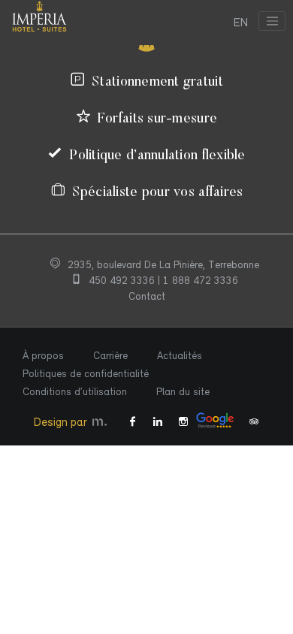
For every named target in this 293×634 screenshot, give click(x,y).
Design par (62, 422)
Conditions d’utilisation (75, 391)
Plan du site (183, 391)
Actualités (179, 355)
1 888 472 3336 (200, 280)
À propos (43, 355)
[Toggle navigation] (271, 21)
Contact (146, 296)
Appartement (36, 464)
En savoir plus (52, 499)
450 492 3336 (123, 280)
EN (241, 22)
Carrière (110, 355)
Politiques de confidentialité (86, 373)
